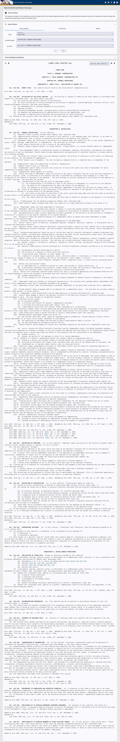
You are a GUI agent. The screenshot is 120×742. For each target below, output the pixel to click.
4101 (60, 134)
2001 (44, 559)
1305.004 (81, 293)
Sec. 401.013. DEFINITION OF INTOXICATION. (26, 483)
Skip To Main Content (68, 2)
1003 (46, 432)
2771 (49, 713)
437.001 (84, 724)
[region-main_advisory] (60, 12)
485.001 (72, 497)
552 (25, 585)
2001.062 (47, 565)
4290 (47, 438)
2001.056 (32, 565)
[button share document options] (8, 63)
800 (45, 683)
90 (48, 733)
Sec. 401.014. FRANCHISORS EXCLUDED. (24, 527)
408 (103, 211)
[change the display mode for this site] (117, 2)
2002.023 (80, 571)
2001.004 (69, 561)
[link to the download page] (111, 2)
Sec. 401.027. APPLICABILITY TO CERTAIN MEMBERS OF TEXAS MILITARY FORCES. (39, 722)
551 (25, 573)
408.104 (61, 322)
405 (109, 381)
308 (87, 457)
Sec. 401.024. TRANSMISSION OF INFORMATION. (27, 642)
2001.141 (31, 567)
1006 (46, 434)
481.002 (91, 493)
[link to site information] (114, 2)
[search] (60, 24)
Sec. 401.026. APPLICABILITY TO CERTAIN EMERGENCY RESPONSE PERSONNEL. (38, 705)
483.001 (58, 495)
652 (49, 546)
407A (62, 305)
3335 (46, 716)
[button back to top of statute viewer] (114, 63)
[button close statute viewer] (5, 63)
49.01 (80, 485)
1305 (65, 201)
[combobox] (65, 34)
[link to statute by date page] (108, 2)
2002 (30, 571)
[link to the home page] (105, 2)
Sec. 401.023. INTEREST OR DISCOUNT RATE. (26, 618)
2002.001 (67, 571)
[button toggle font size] (111, 63)
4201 (69, 403)
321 (12, 98)
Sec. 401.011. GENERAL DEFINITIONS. (24, 132)
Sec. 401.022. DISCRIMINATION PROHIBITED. (26, 601)
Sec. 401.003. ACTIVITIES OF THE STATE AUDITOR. (29, 97)
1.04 (61, 491)
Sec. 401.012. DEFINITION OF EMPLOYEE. (25, 443)
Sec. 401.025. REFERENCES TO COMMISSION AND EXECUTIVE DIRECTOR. (35, 688)
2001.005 (83, 561)
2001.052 (41, 563)
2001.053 (52, 563)
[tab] (24, 28)
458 (45, 436)
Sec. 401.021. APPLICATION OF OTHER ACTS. (26, 555)
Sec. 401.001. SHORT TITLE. (20, 88)
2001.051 (32, 563)
